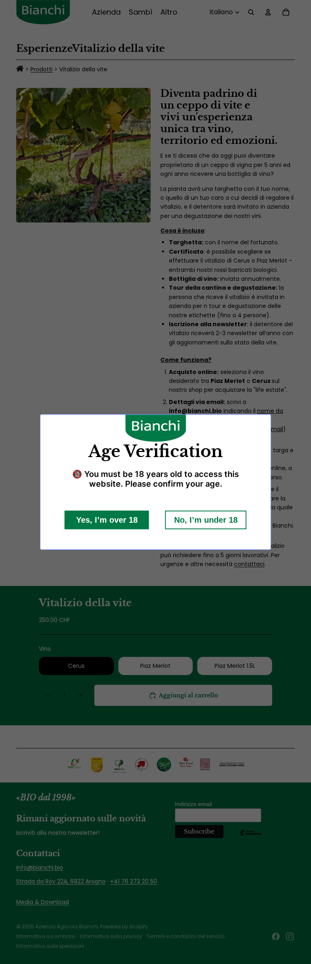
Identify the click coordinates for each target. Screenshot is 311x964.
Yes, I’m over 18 (107, 519)
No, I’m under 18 (206, 519)
